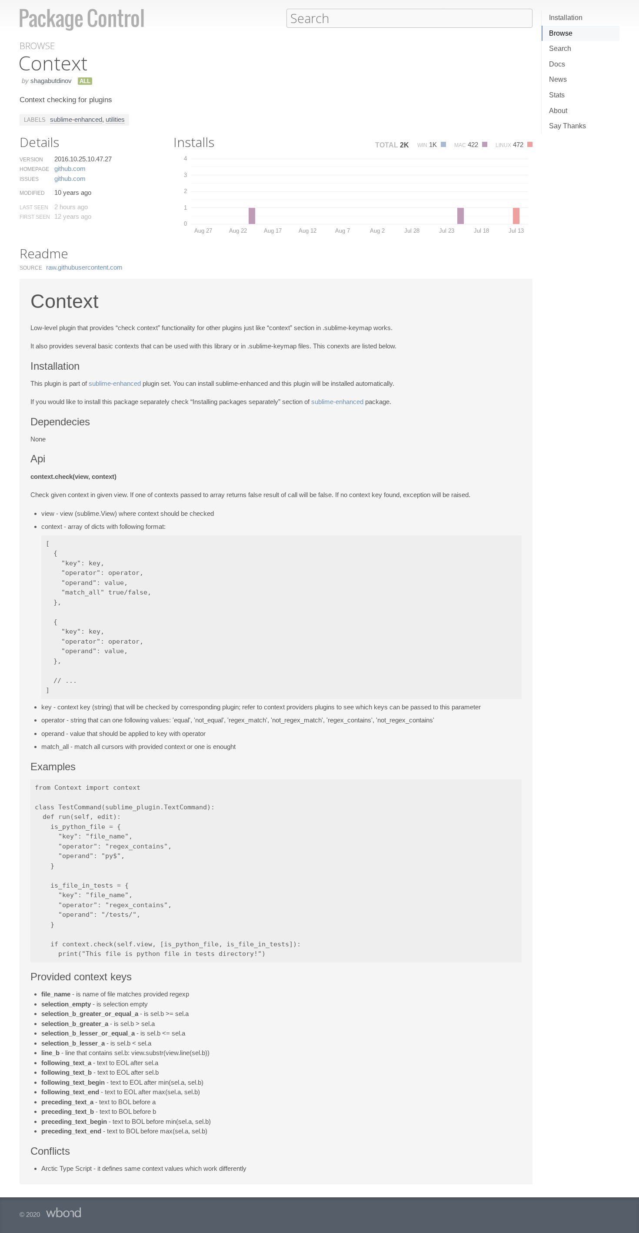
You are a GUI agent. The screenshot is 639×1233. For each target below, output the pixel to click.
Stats (557, 95)
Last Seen (34, 207)
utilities (115, 119)
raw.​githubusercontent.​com (84, 267)
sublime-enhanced (76, 119)
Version (31, 160)
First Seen (35, 217)
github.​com (70, 168)
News (558, 79)
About (558, 110)
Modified (32, 193)
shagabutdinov (51, 80)
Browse (560, 33)
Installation (565, 17)
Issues (29, 179)
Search (560, 48)
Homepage (34, 169)
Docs (557, 64)
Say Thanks (567, 126)
